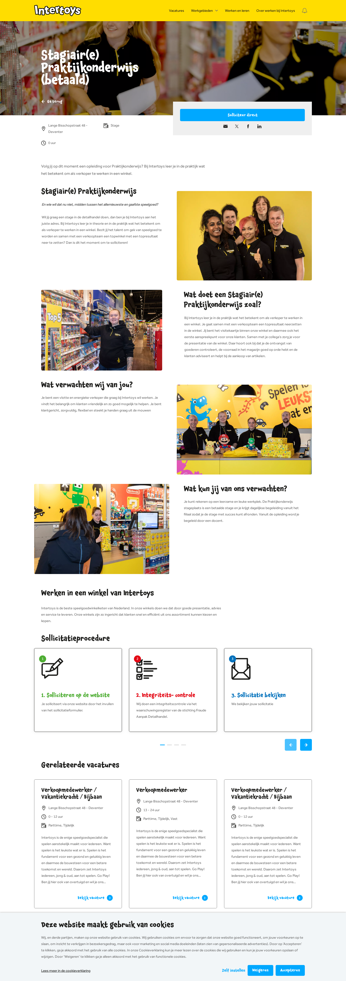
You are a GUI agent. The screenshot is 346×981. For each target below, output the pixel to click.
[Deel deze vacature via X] (237, 126)
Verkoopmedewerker (161, 790)
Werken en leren (237, 10)
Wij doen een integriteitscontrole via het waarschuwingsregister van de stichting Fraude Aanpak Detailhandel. (171, 710)
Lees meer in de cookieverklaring (65, 971)
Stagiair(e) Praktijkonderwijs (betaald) (89, 67)
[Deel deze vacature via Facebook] (248, 126)
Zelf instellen (233, 970)
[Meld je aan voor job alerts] (304, 10)
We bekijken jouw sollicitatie (252, 704)
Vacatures (176, 10)
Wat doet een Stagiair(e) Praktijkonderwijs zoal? (223, 299)
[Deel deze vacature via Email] (225, 126)
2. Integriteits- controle (165, 695)
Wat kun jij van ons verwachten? (235, 488)
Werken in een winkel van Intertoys (97, 593)
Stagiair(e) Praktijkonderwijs (89, 191)
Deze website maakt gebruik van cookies (107, 924)
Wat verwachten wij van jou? (87, 384)
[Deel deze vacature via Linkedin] (259, 126)
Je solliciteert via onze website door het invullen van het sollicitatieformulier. (77, 707)
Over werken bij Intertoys (275, 10)
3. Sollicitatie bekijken (258, 695)
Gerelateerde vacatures (80, 765)
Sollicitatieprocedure (75, 638)
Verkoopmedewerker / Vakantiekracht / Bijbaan (71, 793)
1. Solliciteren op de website (75, 695)
